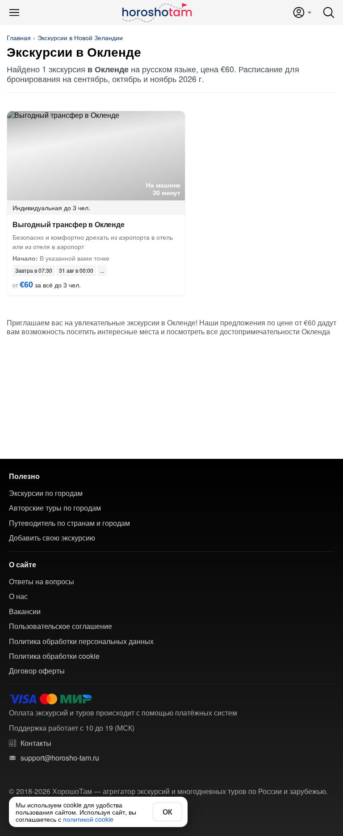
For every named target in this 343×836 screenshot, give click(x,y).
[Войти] (302, 12)
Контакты (36, 743)
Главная (19, 37)
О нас (18, 596)
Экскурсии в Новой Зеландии (80, 37)
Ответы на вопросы (41, 582)
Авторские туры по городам (55, 508)
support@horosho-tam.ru (60, 758)
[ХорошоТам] (156, 12)
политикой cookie (88, 819)
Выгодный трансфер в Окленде (69, 224)
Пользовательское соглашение (60, 626)
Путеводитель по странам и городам (69, 523)
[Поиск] (329, 12)
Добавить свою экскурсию (52, 538)
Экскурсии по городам (46, 493)
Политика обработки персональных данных (81, 641)
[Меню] (14, 12)
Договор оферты (37, 671)
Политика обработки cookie (54, 656)
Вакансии (25, 611)
